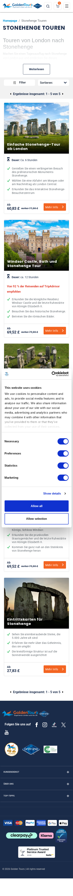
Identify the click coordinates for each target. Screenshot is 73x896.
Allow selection (36, 518)
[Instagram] (44, 724)
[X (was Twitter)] (63, 724)
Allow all (36, 506)
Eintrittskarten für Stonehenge (36, 645)
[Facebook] (36, 724)
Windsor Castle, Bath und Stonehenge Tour (36, 297)
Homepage (10, 20)
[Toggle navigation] (66, 6)
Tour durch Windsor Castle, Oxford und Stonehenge (36, 535)
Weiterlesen (36, 69)
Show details (52, 493)
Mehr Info (51, 207)
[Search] (48, 6)
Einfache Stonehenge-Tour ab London (36, 177)
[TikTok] (54, 724)
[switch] (63, 453)
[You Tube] (7, 732)
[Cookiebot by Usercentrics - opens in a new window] (52, 373)
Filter (22, 82)
